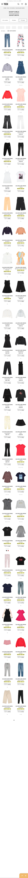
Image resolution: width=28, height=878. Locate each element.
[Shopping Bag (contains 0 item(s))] (25, 4)
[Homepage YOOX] (6, 4)
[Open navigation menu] (2, 4)
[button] (14, 720)
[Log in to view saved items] (22, 4)
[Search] (18, 4)
